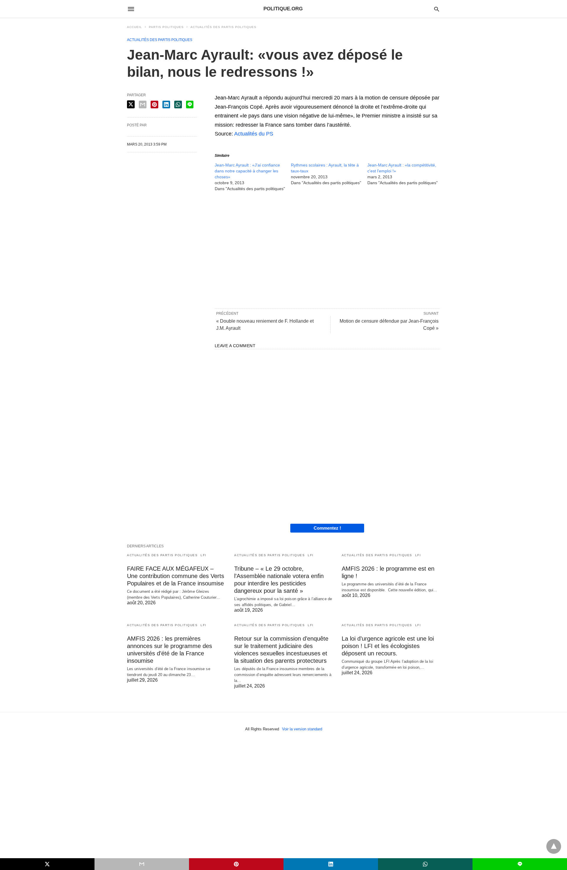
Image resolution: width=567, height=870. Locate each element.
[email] (141, 864)
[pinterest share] (154, 104)
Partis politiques (166, 27)
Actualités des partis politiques (223, 27)
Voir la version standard (302, 729)
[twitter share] (131, 104)
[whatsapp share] (178, 104)
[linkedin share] (166, 104)
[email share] (142, 104)
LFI (203, 555)
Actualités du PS (253, 134)
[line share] (189, 104)
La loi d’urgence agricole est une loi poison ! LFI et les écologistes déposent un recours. (388, 646)
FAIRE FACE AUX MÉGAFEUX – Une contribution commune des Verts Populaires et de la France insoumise (175, 576)
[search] (436, 9)
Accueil (134, 27)
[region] (327, 249)
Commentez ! (327, 528)
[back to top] (553, 846)
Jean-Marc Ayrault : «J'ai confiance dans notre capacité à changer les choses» (247, 171)
